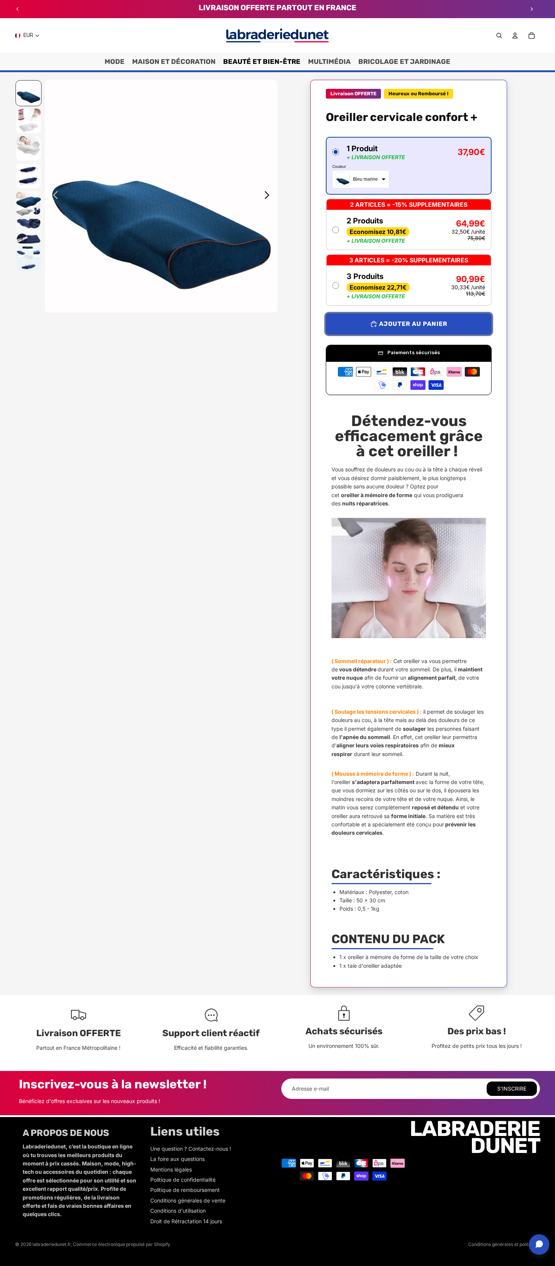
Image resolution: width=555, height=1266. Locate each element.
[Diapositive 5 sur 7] (28, 203)
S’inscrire (511, 1088)
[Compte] (515, 35)
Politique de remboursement (185, 1190)
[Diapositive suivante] (531, 9)
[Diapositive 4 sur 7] (28, 176)
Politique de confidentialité (183, 1179)
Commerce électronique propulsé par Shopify (121, 1244)
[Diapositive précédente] (17, 9)
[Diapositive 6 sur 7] (28, 231)
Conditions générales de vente (187, 1200)
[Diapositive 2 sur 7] (28, 120)
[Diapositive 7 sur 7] (28, 258)
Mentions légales (171, 1169)
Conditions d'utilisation (178, 1210)
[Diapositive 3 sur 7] (28, 148)
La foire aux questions (177, 1159)
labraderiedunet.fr (51, 1244)
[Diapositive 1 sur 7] (28, 93)
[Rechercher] (499, 35)
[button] (409, 166)
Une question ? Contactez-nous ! (190, 1148)
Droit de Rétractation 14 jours (186, 1221)
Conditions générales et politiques (504, 1244)
